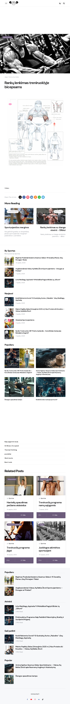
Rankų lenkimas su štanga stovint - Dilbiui (52, 229)
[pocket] (27, 197)
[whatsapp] (39, 197)
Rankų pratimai (7, 37)
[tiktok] (42, 699)
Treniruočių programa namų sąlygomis (50, 504)
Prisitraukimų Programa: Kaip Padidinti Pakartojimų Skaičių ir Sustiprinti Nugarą (39, 618)
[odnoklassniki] (35, 197)
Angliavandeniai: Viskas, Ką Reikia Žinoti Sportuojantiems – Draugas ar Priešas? (39, 270)
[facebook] (24, 197)
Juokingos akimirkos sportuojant (49, 549)
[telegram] (43, 197)
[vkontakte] (31, 197)
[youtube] (31, 699)
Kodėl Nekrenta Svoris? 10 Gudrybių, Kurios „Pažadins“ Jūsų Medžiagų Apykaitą (39, 299)
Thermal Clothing (11, 450)
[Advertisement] (35, 20)
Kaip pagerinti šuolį (11, 442)
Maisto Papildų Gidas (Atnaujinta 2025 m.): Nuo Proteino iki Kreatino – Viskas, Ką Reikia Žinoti (39, 310)
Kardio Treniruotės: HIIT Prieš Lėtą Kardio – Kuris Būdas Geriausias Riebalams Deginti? (38, 332)
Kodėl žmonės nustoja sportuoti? (46, 400)
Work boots (9, 458)
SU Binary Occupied (12, 446)
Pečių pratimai (12, 479)
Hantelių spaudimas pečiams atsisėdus (17, 504)
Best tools (8, 462)
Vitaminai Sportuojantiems (24, 320)
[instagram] (35, 699)
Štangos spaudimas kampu (13, 400)
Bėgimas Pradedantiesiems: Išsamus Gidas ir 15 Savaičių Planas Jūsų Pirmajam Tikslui (39, 259)
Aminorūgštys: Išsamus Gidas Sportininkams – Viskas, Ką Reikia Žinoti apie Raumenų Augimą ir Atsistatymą (50, 372)
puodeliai (8, 454)
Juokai (41, 524)
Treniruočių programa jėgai (18, 549)
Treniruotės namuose (45, 479)
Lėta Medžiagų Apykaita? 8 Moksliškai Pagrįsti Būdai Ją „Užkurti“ (37, 280)
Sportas (11, 498)
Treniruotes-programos (14, 524)
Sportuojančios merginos (17, 227)
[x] (20, 197)
